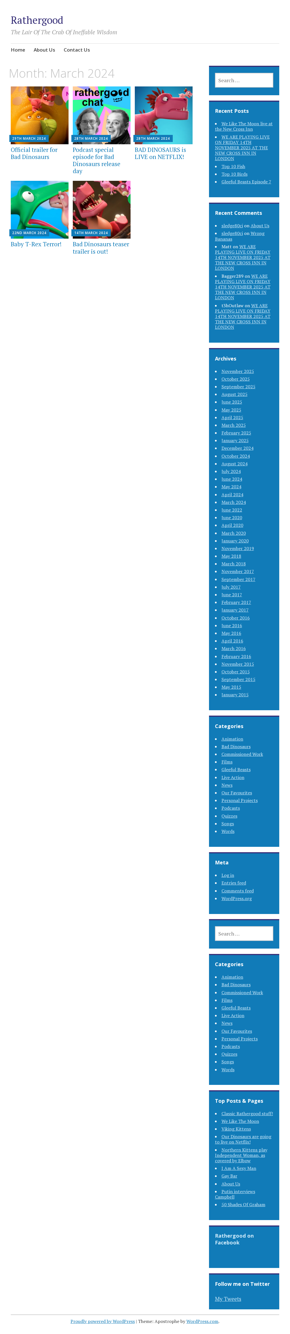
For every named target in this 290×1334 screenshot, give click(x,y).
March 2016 (233, 648)
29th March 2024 (29, 138)
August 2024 (234, 464)
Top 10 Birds (234, 174)
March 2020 (233, 533)
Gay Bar (229, 1176)
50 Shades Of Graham (243, 1204)
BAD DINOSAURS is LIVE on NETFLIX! (160, 153)
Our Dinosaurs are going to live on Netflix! (243, 1139)
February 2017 (236, 602)
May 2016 (231, 633)
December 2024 (237, 448)
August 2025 (234, 394)
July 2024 (231, 471)
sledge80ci (232, 225)
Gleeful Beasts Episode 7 (246, 182)
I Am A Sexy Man (238, 1168)
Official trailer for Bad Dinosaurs (34, 153)
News (227, 785)
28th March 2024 (91, 138)
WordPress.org (236, 898)
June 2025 (231, 402)
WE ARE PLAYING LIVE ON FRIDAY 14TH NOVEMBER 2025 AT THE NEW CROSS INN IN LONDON (242, 148)
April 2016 (232, 641)
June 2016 (231, 625)
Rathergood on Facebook (234, 1239)
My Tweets (228, 1298)
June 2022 (231, 510)
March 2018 (233, 564)
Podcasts (230, 808)
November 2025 (237, 371)
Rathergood (37, 20)
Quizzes (229, 816)
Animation (232, 739)
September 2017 (238, 579)
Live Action (232, 777)
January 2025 (235, 440)
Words (227, 831)
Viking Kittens (236, 1129)
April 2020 (232, 525)
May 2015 (231, 687)
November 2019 (237, 548)
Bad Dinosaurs (236, 746)
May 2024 (231, 486)
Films (227, 762)
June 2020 (231, 517)
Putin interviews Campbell (235, 1194)
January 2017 (235, 610)
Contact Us (77, 49)
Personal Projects (239, 800)
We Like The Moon (240, 1121)
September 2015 (238, 679)
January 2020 (235, 541)
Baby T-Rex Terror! (36, 244)
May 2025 (231, 410)
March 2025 (233, 425)
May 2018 (231, 556)
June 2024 (231, 479)
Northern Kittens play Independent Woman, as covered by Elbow (241, 1155)
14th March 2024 (91, 232)
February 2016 (236, 656)
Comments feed (237, 891)
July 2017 (231, 587)
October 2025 (235, 379)
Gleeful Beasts (236, 769)
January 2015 (235, 695)
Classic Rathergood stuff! (247, 1113)
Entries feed (233, 883)
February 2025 (236, 433)
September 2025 (238, 386)
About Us (44, 49)
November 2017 (237, 571)
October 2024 (235, 456)
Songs (227, 823)
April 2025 (232, 417)
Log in (227, 875)
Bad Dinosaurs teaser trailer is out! (101, 247)
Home (18, 49)
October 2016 (235, 618)
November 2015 (237, 664)
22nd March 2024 (29, 232)
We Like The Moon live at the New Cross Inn (244, 126)
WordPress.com (202, 1321)
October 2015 (235, 672)
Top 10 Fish (233, 166)
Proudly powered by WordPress (103, 1321)
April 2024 (232, 494)
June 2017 (231, 594)
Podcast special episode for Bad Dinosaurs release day (96, 160)
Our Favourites (236, 793)
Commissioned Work (242, 754)
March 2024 (233, 502)
